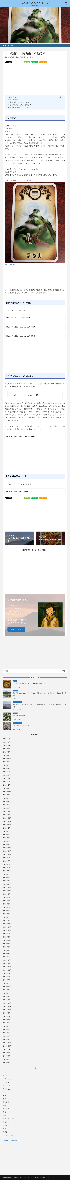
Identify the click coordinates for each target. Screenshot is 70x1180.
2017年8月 (6, 1053)
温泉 (4, 1112)
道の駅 (5, 1132)
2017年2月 (6, 1059)
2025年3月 (6, 782)
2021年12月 (7, 884)
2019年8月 (6, 977)
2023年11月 (7, 821)
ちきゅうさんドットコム (35, 2)
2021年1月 (6, 920)
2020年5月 (6, 947)
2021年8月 (6, 897)
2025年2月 (6, 785)
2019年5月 (6, 987)
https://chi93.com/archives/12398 (20, 436)
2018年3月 (6, 1033)
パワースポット (8, 1079)
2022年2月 (6, 878)
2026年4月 (6, 745)
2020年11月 (7, 927)
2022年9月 (6, 858)
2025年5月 (6, 775)
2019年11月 (7, 967)
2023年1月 (6, 845)
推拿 (4, 1096)
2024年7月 (6, 802)
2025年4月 (6, 778)
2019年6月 (6, 983)
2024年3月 (6, 808)
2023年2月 (6, 841)
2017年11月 (7, 1043)
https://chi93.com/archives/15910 (20, 336)
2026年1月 (6, 752)
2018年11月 (7, 1006)
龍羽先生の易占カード (13, 264)
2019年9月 (6, 973)
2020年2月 (6, 957)
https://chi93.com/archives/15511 (20, 318)
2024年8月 (6, 798)
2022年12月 (7, 848)
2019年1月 (6, 1000)
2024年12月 (7, 792)
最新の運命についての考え (19, 102)
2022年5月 (6, 868)
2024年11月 (7, 795)
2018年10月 (7, 1010)
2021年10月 (7, 891)
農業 (4, 1129)
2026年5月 (6, 742)
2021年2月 (6, 917)
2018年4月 (6, 1029)
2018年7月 (6, 1020)
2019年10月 (7, 970)
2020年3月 (6, 954)
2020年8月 (6, 937)
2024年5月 (6, 805)
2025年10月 (7, 759)
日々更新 (6, 1102)
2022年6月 (6, 864)
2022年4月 (6, 871)
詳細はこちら (16, 629)
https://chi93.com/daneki (17, 491)
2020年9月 (6, 934)
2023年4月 (6, 835)
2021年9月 (6, 894)
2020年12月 (7, 924)
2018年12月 (7, 1003)
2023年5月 (6, 831)
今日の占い (31, 57)
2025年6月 (6, 772)
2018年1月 (6, 1039)
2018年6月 (6, 1023)
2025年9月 (6, 762)
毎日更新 (6, 1109)
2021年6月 (6, 904)
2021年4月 (6, 911)
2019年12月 (7, 963)
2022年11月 (7, 851)
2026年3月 (6, 749)
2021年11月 (7, 887)
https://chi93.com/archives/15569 (20, 327)
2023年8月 (6, 828)
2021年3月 (6, 914)
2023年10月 (7, 825)
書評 (4, 1105)
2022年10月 (7, 854)
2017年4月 (6, 1056)
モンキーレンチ (26, 1177)
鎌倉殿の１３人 (8, 1135)
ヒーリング (7, 1082)
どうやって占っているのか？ (20, 105)
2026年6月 (6, 739)
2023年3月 (6, 838)
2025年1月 (6, 788)
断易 (4, 1099)
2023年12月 (7, 818)
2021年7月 (6, 901)
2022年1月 (6, 881)
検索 (63, 671)
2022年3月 (6, 874)
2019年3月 (6, 993)
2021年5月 (6, 907)
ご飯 (4, 1072)
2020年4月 (6, 950)
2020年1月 (6, 960)
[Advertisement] (35, 79)
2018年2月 (6, 1036)
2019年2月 (6, 996)
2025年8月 (6, 765)
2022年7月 (6, 861)
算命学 (5, 1122)
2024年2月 (6, 811)
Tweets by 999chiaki (10, 1141)
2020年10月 (7, 930)
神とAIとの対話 (8, 1119)
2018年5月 (6, 1026)
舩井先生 (6, 1125)
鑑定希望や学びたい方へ (19, 107)
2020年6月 (6, 944)
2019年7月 (6, 980)
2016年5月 (6, 1063)
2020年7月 (6, 940)
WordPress (46, 1177)
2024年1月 (6, 815)
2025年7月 (6, 768)
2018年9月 (6, 1013)
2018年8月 (6, 1016)
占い (4, 1092)
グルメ (5, 1076)
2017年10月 (7, 1046)
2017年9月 (6, 1049)
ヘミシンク (7, 1086)
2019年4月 (6, 990)
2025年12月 (7, 755)
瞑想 (4, 1115)
